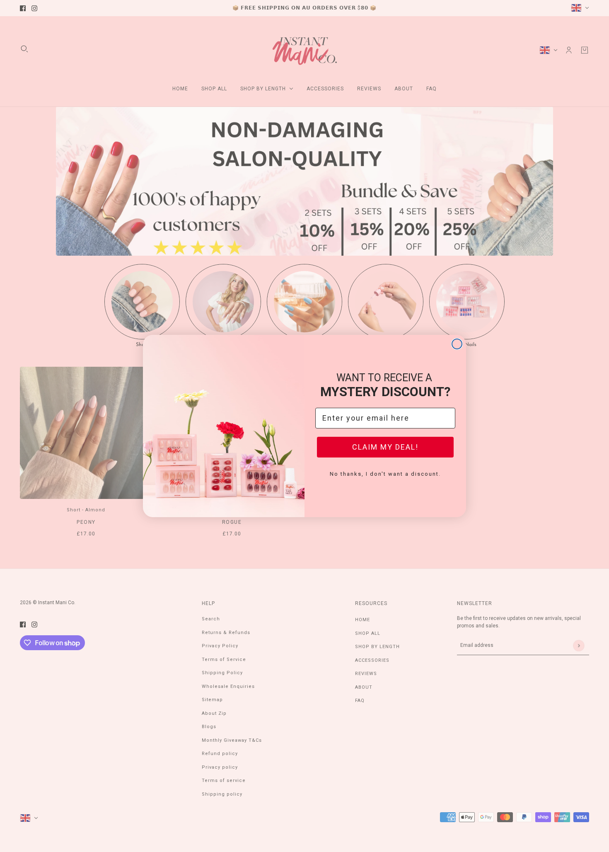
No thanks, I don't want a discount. (385, 474)
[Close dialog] (457, 344)
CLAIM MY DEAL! (385, 447)
